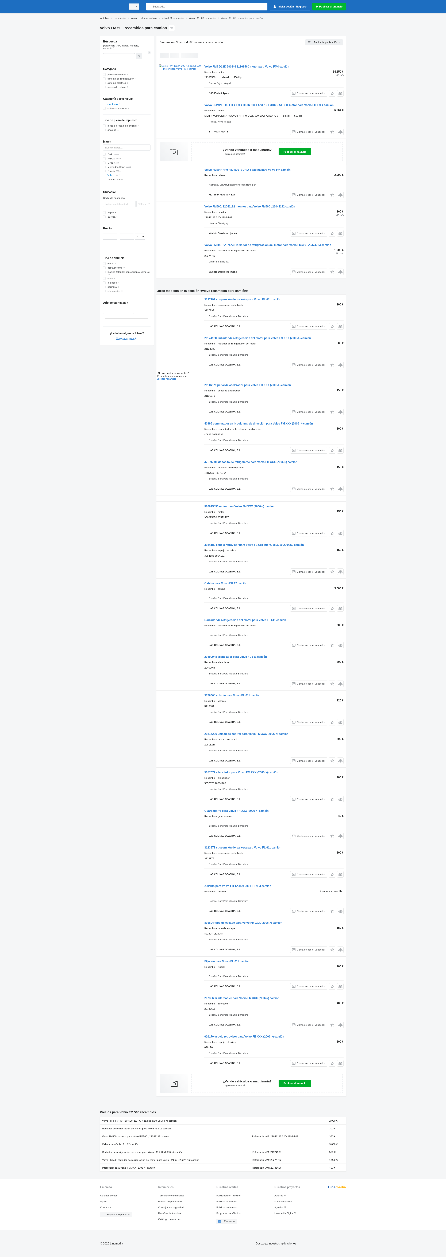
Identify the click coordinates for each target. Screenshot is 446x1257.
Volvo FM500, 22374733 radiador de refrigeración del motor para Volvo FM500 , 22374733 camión (267, 244)
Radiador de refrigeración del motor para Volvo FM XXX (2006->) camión (142, 1152)
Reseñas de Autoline (169, 1213)
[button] (332, 93)
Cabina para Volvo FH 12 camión (225, 583)
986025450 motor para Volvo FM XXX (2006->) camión (239, 506)
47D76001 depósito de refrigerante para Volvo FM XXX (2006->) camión (250, 462)
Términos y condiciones (171, 1195)
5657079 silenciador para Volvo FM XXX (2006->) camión (241, 772)
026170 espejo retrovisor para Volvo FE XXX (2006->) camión (244, 1036)
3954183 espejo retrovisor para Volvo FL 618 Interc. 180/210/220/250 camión (254, 544)
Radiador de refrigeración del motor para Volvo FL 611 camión (245, 620)
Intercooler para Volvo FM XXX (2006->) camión (128, 1167)
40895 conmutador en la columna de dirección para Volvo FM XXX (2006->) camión (258, 423)
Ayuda (103, 1201)
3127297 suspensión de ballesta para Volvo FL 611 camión (242, 299)
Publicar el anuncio (294, 151)
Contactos (105, 1207)
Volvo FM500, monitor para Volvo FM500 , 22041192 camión (135, 1136)
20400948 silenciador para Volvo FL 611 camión (235, 656)
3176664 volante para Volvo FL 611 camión (232, 695)
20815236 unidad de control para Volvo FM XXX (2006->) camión (246, 733)
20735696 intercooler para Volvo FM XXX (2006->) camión (241, 998)
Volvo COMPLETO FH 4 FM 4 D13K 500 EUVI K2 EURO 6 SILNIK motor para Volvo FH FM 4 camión (269, 105)
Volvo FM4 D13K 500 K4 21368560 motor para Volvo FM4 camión (246, 66)
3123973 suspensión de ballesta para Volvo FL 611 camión (242, 847)
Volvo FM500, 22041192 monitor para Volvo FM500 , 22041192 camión (249, 206)
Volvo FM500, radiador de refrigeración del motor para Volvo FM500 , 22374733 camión (150, 1159)
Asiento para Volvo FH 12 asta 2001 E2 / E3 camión (237, 886)
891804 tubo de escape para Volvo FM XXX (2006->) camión (243, 922)
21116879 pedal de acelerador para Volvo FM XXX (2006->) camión (247, 385)
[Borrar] (149, 52)
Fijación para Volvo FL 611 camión (226, 961)
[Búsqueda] (150, 6)
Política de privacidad (170, 1201)
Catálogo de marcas (169, 1219)
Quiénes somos (108, 1195)
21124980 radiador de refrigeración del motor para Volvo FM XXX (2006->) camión (257, 338)
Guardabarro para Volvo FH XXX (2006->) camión (236, 810)
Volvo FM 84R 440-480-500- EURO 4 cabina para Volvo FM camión (247, 169)
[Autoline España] (112, 6)
